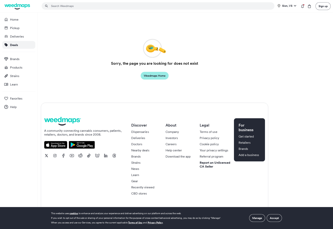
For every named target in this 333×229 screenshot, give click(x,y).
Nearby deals (140, 150)
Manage (257, 218)
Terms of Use (135, 222)
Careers (171, 144)
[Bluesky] (97, 155)
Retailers (245, 142)
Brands (136, 156)
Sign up (323, 6)
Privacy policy (209, 138)
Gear (134, 181)
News (135, 169)
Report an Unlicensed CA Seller (215, 164)
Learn (135, 175)
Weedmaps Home (155, 75)
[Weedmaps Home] (18, 6)
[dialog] (166, 218)
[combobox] (160, 6)
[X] (46, 155)
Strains (135, 162)
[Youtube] (72, 155)
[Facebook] (63, 155)
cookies (74, 213)
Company (172, 132)
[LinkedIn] (106, 155)
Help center (174, 150)
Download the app (178, 156)
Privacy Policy (155, 222)
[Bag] (309, 6)
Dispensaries (140, 132)
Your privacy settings (214, 150)
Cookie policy (209, 144)
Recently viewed (142, 187)
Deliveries (138, 138)
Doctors (136, 144)
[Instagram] (55, 155)
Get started (246, 136)
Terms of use (208, 132)
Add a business (249, 155)
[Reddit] (80, 155)
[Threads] (114, 155)
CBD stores (139, 193)
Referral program (211, 156)
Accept (274, 218)
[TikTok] (89, 155)
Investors (172, 138)
